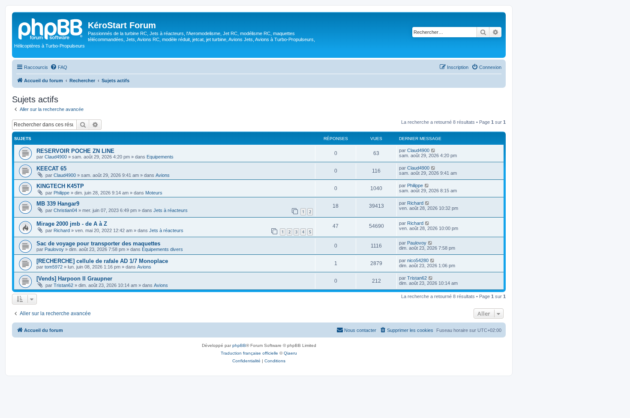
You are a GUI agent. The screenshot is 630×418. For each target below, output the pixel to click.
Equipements (160, 156)
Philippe (61, 192)
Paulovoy (54, 249)
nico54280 (418, 260)
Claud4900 (56, 156)
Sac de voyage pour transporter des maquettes (98, 243)
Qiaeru (290, 353)
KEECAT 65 (51, 168)
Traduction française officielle (249, 353)
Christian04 (65, 210)
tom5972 (54, 266)
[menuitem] (58, 67)
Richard (415, 203)
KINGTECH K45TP (60, 186)
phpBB (239, 345)
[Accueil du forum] (51, 28)
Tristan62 (63, 285)
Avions (163, 175)
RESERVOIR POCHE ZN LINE (75, 151)
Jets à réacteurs (170, 210)
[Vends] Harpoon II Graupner (74, 278)
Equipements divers (162, 249)
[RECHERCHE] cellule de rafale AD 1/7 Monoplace (102, 261)
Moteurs (153, 192)
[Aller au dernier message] (433, 150)
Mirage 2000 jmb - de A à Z (71, 224)
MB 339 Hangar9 (57, 203)
